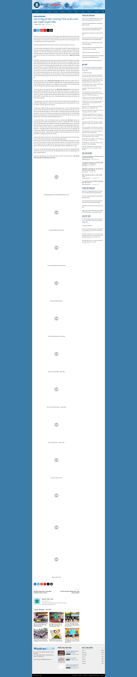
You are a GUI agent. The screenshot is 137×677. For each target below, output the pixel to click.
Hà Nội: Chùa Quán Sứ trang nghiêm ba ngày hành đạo (92, 119)
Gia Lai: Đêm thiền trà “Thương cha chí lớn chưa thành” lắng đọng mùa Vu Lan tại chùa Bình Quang (92, 128)
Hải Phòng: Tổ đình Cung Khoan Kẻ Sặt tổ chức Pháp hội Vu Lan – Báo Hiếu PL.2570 (92, 107)
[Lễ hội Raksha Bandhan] (61, 660)
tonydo (83, 28)
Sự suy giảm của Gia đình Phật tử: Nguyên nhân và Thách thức (41, 640)
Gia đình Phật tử (45, 14)
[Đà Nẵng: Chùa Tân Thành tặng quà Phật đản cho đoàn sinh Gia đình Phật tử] (72, 633)
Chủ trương (74, 675)
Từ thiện (84, 661)
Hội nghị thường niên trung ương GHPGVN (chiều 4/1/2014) (42, 592)
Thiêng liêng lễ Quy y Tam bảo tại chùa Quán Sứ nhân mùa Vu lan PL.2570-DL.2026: (92, 132)
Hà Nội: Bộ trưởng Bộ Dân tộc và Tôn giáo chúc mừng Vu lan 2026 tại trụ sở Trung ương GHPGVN (92, 115)
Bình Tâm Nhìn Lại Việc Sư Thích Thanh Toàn (92, 175)
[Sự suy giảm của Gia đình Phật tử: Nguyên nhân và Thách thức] (41, 633)
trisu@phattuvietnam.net (46, 659)
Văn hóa (82, 11)
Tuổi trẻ (69, 11)
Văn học (89, 11)
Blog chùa (49, 11)
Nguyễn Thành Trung (39, 24)
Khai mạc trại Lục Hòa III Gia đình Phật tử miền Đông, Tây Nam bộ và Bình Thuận (55, 625)
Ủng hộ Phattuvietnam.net (94, 675)
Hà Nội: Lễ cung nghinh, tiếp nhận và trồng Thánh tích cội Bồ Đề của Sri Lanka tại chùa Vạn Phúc (92, 76)
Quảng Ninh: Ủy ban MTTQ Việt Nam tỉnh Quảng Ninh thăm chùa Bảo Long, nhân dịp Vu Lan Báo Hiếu (92, 123)
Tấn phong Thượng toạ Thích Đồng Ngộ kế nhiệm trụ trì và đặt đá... (92, 163)
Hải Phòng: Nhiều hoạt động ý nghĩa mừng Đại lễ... (72, 652)
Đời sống (55, 11)
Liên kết (102, 675)
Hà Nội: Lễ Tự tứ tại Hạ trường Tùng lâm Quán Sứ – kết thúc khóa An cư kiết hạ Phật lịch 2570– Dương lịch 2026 (92, 103)
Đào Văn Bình (85, 171)
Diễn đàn (63, 11)
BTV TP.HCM (84, 165)
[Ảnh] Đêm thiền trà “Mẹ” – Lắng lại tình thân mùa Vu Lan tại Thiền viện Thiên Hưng (92, 85)
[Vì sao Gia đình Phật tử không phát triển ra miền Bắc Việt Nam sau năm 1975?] (72, 617)
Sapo (40, 675)
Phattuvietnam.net (86, 159)
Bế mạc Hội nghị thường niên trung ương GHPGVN (70, 592)
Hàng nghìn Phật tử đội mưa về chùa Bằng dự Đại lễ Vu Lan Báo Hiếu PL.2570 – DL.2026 (92, 135)
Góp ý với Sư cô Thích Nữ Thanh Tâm (94, 60)
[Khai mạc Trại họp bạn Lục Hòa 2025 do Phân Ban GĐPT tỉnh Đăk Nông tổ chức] (41, 617)
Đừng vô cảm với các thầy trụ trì (93, 52)
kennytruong (84, 37)
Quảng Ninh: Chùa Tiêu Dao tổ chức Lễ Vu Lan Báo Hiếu (92, 89)
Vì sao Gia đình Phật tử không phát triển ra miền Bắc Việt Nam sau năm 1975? (72, 625)
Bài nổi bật (84, 654)
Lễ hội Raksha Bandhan (87, 72)
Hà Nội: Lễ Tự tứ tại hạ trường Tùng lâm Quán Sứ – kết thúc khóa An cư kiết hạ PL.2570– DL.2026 (92, 98)
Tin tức (42, 11)
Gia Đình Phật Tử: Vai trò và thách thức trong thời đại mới (56, 640)
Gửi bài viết (85, 675)
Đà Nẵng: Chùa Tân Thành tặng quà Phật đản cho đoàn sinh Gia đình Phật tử (72, 641)
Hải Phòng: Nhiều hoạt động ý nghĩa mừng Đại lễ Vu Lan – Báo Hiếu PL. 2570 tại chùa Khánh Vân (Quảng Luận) (92, 69)
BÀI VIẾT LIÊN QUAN (39, 609)
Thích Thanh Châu (85, 42)
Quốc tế (83, 659)
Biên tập (79, 675)
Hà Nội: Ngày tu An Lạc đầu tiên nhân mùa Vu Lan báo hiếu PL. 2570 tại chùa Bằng (92, 143)
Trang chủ (37, 11)
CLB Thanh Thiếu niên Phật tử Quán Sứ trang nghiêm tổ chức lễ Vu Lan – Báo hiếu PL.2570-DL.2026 (92, 148)
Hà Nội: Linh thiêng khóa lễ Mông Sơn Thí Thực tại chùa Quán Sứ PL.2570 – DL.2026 (92, 111)
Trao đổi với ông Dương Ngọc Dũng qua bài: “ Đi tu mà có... (92, 181)
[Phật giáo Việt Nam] (68, 4)
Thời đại (76, 11)
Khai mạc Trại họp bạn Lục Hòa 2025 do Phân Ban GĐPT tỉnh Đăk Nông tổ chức (41, 625)
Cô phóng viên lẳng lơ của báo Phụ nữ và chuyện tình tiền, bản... (92, 157)
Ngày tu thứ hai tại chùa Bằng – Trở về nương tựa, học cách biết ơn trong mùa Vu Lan (92, 139)
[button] (102, 11)
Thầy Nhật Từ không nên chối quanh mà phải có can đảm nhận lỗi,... (92, 169)
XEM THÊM (48, 609)
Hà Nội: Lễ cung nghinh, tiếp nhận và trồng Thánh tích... (72, 665)
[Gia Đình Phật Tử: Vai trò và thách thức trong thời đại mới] (56, 633)
